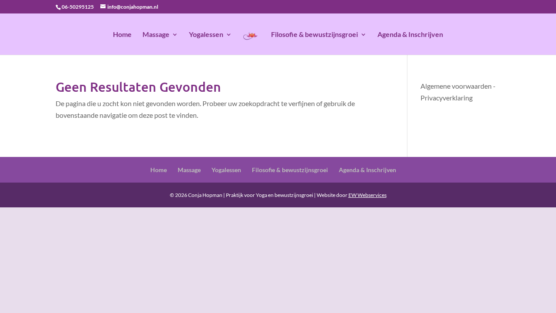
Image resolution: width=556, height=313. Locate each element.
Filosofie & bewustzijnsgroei (314, 34)
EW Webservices (367, 195)
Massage (155, 34)
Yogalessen (206, 34)
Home (122, 34)
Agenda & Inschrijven (410, 34)
